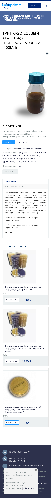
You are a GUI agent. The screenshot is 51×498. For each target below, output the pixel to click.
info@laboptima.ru (19, 451)
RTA (19, 165)
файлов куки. (28, 488)
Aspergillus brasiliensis (27, 152)
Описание (10, 181)
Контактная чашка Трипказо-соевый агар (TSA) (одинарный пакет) (23, 288)
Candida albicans (18, 155)
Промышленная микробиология (28, 15)
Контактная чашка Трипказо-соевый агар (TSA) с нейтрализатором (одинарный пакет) (23, 410)
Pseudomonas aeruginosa (14, 158)
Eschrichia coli (33, 155)
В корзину (24, 142)
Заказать (9, 142)
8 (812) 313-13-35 (17, 458)
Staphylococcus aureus (26, 161)
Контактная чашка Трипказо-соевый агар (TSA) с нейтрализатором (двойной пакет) (24, 348)
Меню (32, 6)
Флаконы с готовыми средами (27, 148)
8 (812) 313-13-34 (17, 460)
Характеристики (14, 186)
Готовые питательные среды (16, 17)
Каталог (6, 15)
